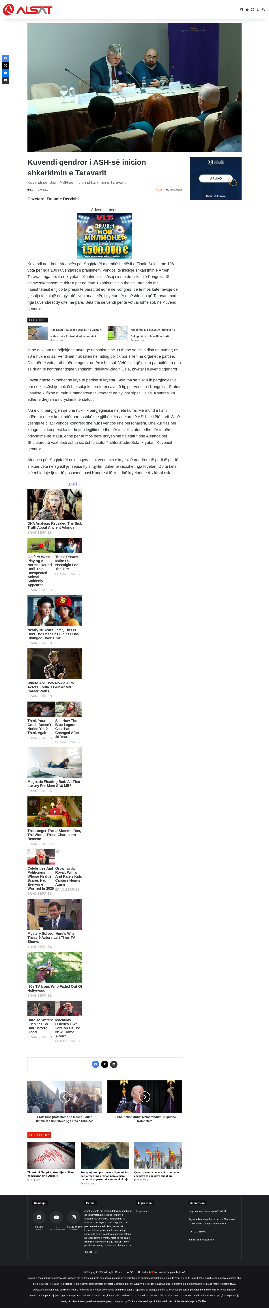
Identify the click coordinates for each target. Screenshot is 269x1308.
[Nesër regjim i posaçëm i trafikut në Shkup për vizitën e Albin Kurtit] (118, 333)
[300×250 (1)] (104, 257)
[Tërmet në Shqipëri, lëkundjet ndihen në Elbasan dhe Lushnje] (51, 1155)
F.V (31, 190)
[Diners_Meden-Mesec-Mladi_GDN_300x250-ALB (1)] (216, 199)
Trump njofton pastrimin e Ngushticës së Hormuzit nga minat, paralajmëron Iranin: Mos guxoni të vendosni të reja (104, 1176)
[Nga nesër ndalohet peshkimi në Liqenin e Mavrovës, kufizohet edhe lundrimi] (38, 333)
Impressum (142, 1211)
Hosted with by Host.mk (152, 1272)
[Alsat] (28, 10)
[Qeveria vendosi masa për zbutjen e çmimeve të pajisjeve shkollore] (158, 1155)
